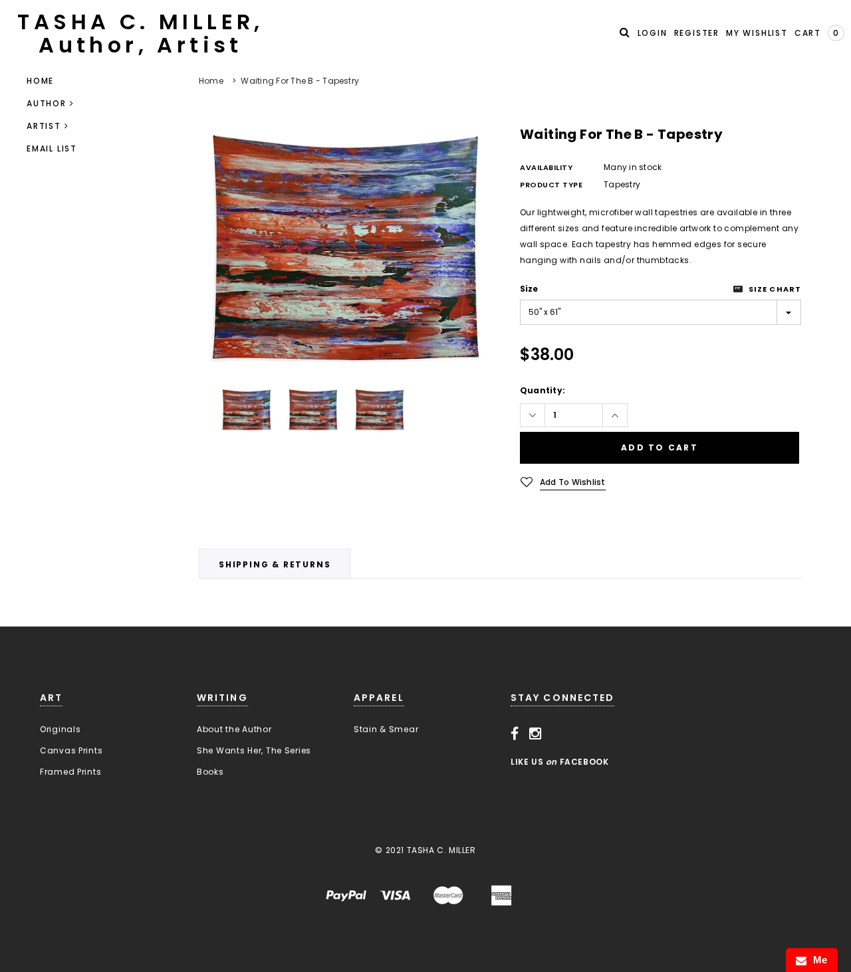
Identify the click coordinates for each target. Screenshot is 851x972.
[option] (346, 249)
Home (211, 80)
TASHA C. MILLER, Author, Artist (140, 33)
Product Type (551, 184)
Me (817, 959)
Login (653, 33)
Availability (546, 167)
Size (529, 288)
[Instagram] (535, 733)
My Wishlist (757, 33)
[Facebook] (515, 733)
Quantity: (542, 390)
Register (696, 33)
